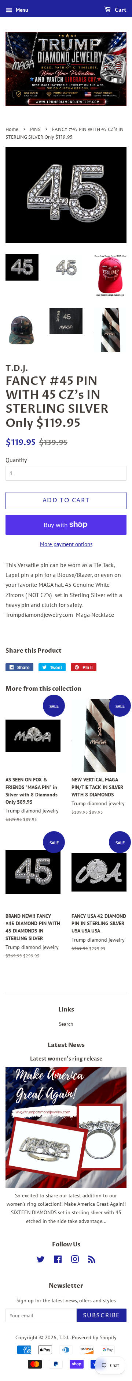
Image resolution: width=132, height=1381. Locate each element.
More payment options (66, 544)
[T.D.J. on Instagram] (75, 1260)
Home (12, 130)
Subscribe (101, 1315)
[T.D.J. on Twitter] (41, 1260)
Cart (120, 10)
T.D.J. (64, 1337)
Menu (21, 10)
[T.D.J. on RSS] (92, 1260)
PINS (35, 130)
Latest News (66, 1045)
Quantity (16, 460)
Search (66, 1024)
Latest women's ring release (66, 1059)
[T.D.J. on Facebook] (58, 1260)
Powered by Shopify (94, 1337)
